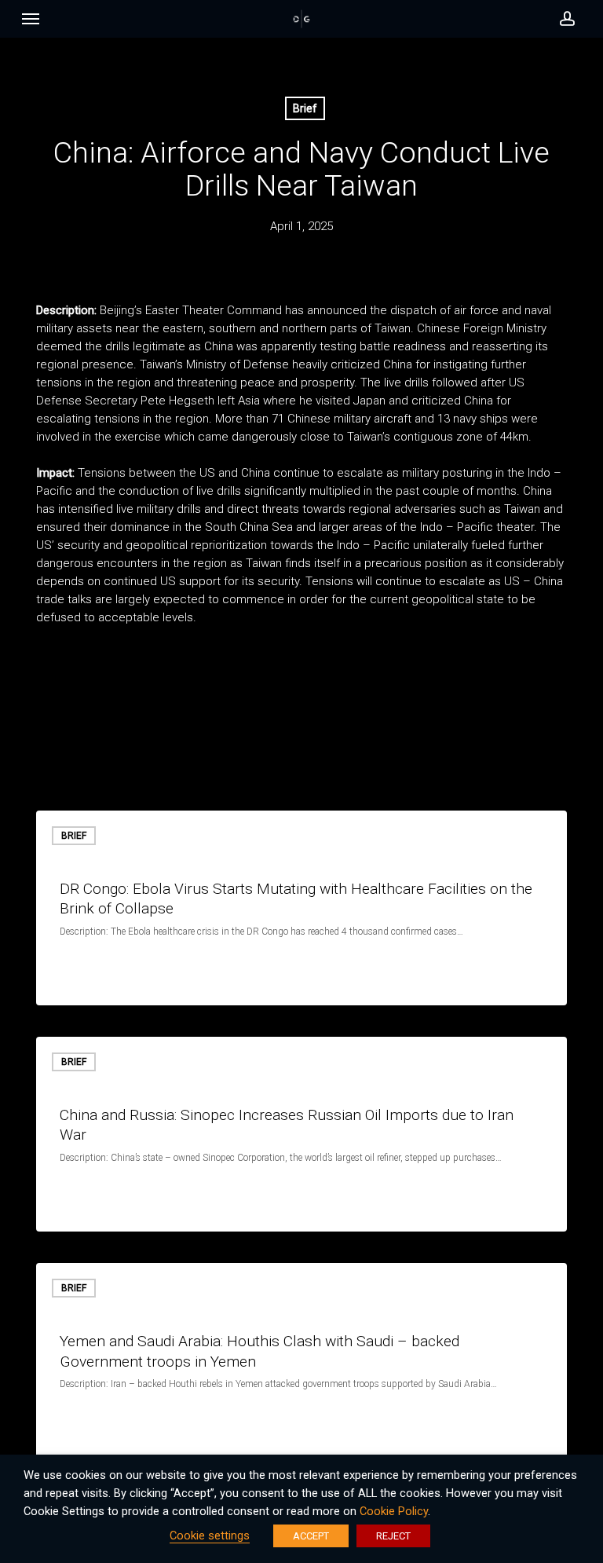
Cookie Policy (394, 1511)
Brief (305, 108)
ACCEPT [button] (311, 1536)
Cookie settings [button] (210, 1535)
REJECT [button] (393, 1536)
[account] (562, 18)
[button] (30, 23)
